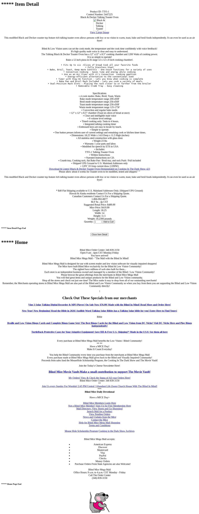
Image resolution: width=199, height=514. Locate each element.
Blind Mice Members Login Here (99, 403)
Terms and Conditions (99, 425)
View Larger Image (99, 32)
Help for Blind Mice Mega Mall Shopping (99, 422)
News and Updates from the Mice (99, 417)
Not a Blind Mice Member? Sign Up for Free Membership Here (99, 405)
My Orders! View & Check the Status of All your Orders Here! (99, 377)
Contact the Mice (99, 419)
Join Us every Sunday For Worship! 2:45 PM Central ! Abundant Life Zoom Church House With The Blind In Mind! (99, 386)
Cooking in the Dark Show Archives (116, 431)
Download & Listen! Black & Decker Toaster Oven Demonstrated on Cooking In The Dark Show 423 (99, 169)
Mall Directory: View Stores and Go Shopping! (99, 408)
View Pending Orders (99, 414)
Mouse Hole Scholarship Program (81, 431)
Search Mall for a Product (99, 411)
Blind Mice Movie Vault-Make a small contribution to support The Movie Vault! (99, 371)
